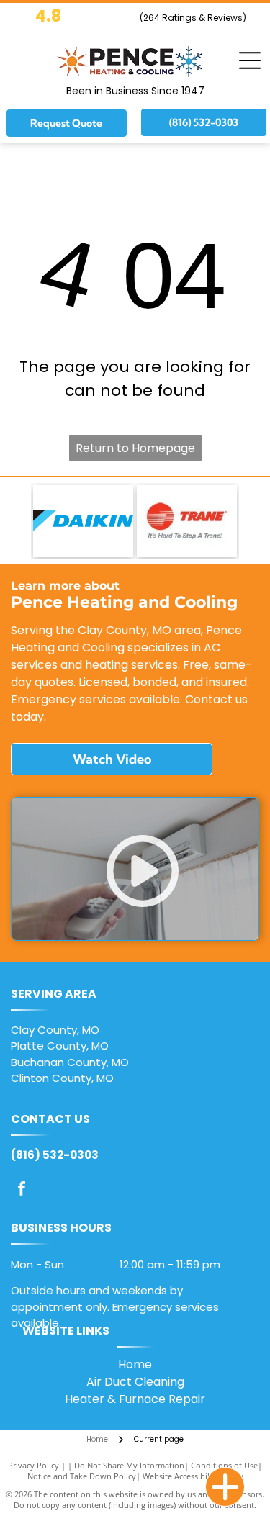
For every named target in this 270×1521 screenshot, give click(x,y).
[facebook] (21, 1190)
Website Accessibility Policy (193, 1476)
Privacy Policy (33, 1465)
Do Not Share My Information (129, 1465)
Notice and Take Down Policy (81, 1476)
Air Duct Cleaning (135, 1381)
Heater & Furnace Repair (135, 1399)
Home (135, 1364)
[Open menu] (250, 60)
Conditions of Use (224, 1465)
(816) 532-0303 (55, 1155)
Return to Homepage (135, 448)
